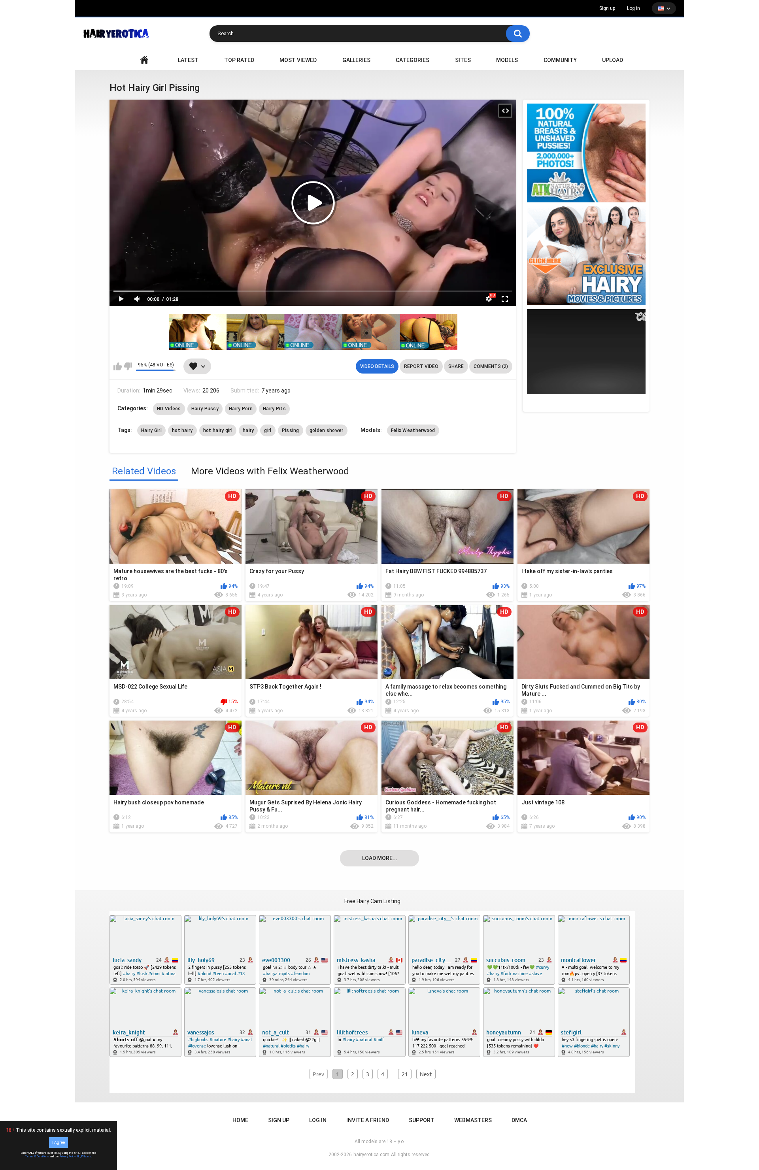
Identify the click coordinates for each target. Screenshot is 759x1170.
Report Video (421, 366)
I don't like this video (128, 366)
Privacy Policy (68, 1156)
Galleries (356, 60)
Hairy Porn (241, 408)
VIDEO (144, 60)
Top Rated (239, 60)
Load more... (379, 858)
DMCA (519, 1120)
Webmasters (473, 1120)
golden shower (327, 430)
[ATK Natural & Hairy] (586, 153)
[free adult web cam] (313, 332)
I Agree (58, 1142)
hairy (248, 430)
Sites (463, 60)
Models (507, 60)
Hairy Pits (274, 408)
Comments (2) (491, 366)
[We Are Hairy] (586, 255)
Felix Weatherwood (413, 430)
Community (560, 60)
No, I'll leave (84, 1156)
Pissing (290, 430)
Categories (412, 60)
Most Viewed (298, 60)
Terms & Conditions (37, 1156)
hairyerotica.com (371, 1154)
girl (267, 430)
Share (456, 366)
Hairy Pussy (205, 408)
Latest (188, 60)
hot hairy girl (217, 430)
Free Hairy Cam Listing (372, 901)
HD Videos (169, 408)
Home (240, 1120)
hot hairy (182, 430)
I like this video (117, 366)
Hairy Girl (151, 430)
